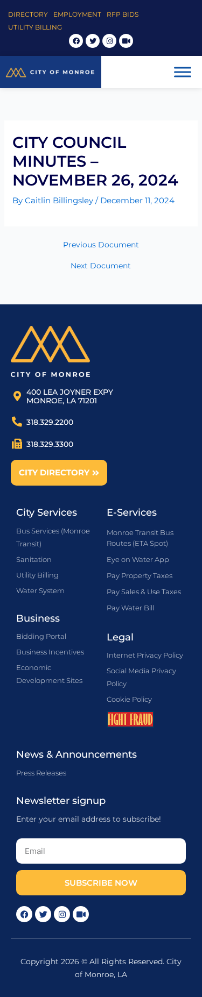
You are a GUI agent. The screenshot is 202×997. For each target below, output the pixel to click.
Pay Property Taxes (139, 575)
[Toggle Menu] (182, 72)
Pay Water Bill (130, 607)
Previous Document (101, 245)
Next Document (101, 266)
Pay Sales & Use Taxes (144, 591)
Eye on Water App (138, 559)
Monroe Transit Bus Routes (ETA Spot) (140, 537)
